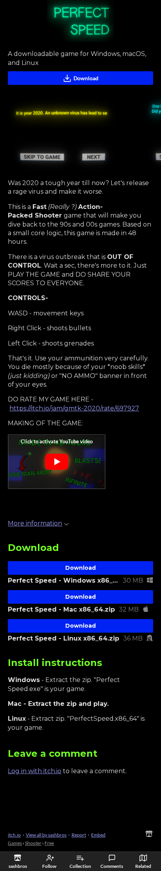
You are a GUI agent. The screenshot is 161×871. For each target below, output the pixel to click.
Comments (111, 866)
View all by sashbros (46, 835)
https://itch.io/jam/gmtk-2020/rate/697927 (74, 408)
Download (85, 78)
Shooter (33, 843)
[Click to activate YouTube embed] (57, 461)
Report (79, 835)
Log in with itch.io (34, 771)
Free (49, 843)
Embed (98, 835)
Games (15, 843)
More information (35, 523)
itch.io (14, 835)
